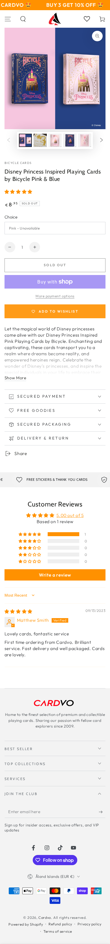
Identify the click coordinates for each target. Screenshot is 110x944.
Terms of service (57, 931)
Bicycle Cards (18, 163)
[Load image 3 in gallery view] (55, 140)
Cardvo (44, 917)
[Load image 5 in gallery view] (84, 140)
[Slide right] (101, 140)
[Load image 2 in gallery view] (40, 140)
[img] (18, 611)
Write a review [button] (55, 575)
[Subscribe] (102, 812)
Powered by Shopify (25, 924)
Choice (11, 217)
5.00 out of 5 (69, 515)
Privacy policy (90, 924)
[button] (23, 19)
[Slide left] (8, 140)
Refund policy (60, 924)
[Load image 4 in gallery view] (69, 140)
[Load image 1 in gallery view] (25, 140)
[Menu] (8, 19)
